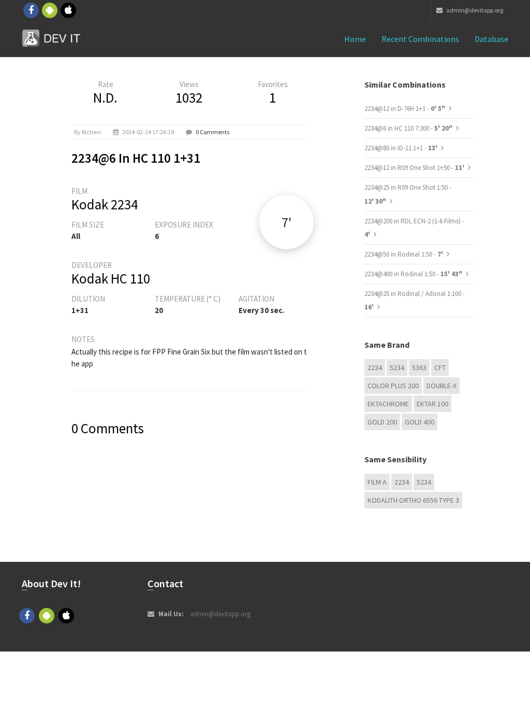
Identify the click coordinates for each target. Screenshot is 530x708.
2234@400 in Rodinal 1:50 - (413, 274)
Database (491, 39)
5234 (397, 367)
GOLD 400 (419, 422)
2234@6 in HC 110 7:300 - (408, 128)
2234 (374, 367)
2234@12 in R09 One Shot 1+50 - (415, 167)
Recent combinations (420, 39)
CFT (440, 367)
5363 (419, 367)
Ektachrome (388, 403)
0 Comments (212, 132)
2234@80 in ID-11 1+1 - (401, 148)
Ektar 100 (432, 403)
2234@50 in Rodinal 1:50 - (404, 254)
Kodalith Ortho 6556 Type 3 (413, 500)
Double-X (441, 385)
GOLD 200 (382, 422)
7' (286, 222)
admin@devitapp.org (474, 10)
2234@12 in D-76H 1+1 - (404, 108)
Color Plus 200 (393, 385)
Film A (377, 482)
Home (355, 39)
